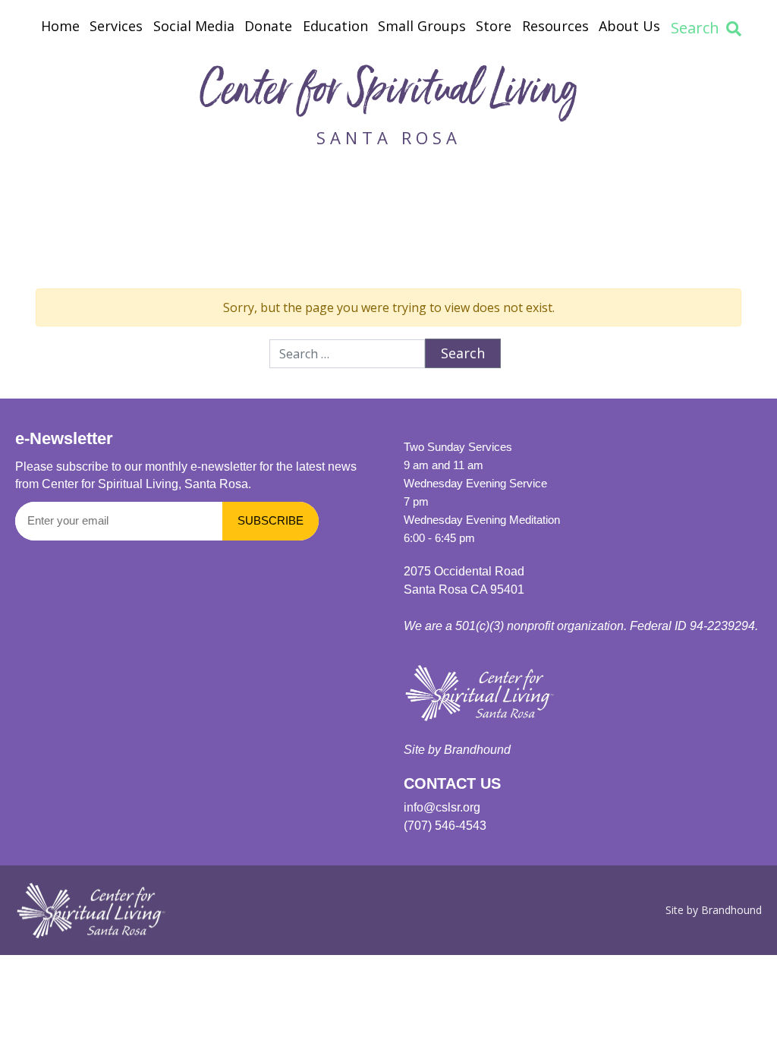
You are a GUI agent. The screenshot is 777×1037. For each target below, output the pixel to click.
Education (335, 26)
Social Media (193, 26)
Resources (555, 26)
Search (695, 27)
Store (493, 26)
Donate (268, 26)
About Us (629, 26)
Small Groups (422, 26)
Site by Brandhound (713, 910)
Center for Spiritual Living (388, 93)
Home (60, 26)
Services (116, 26)
